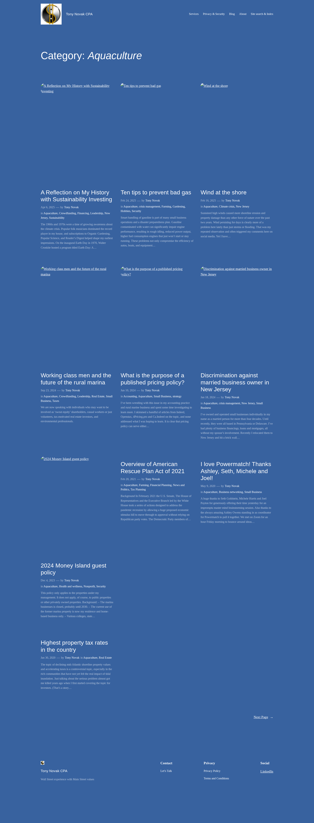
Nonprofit (89, 586)
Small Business (162, 396)
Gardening (179, 206)
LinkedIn (266, 771)
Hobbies (125, 211)
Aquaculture (50, 213)
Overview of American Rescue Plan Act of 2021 (153, 467)
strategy (177, 396)
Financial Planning (161, 485)
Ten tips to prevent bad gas (156, 192)
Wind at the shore (224, 192)
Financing (83, 213)
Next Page (263, 717)
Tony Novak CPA (79, 14)
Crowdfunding (67, 213)
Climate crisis (226, 206)
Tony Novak (71, 207)
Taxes (55, 400)
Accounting (130, 396)
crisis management (149, 206)
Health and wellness (70, 586)
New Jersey (242, 206)
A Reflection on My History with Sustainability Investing (76, 196)
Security (136, 211)
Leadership (96, 213)
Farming (166, 206)
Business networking (231, 492)
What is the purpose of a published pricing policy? (152, 378)
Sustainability (57, 217)
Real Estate (98, 396)
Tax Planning (138, 489)
